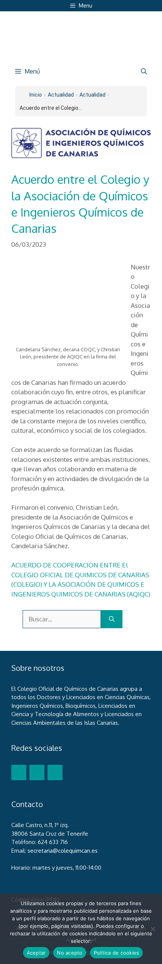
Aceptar (36, 953)
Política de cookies (116, 953)
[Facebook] (18, 772)
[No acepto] (152, 929)
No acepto (69, 953)
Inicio (35, 95)
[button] (144, 71)
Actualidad (92, 95)
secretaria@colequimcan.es (63, 850)
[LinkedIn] (55, 772)
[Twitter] (36, 772)
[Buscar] (111, 619)
